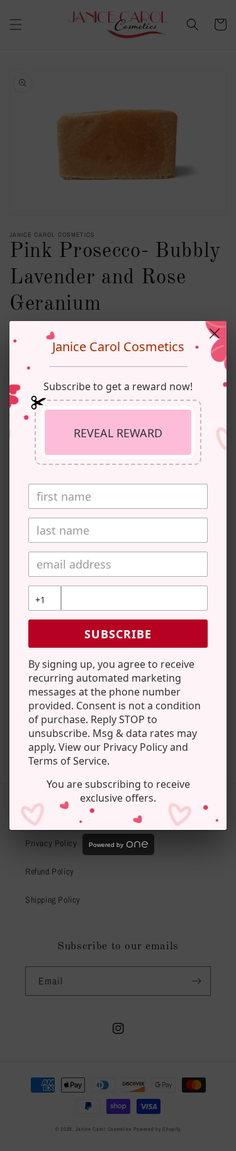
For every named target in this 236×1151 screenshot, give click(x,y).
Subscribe (118, 633)
